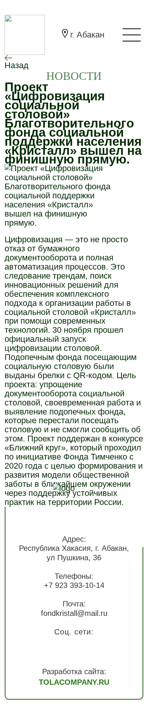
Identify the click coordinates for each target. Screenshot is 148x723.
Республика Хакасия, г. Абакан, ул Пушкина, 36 (74, 553)
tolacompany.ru (74, 682)
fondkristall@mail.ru (74, 613)
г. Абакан (87, 34)
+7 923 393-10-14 (74, 585)
